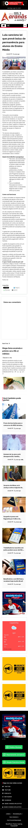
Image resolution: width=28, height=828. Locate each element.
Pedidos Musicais (15, 747)
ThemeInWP (14, 826)
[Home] (3, 25)
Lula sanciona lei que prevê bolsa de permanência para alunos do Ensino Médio (14, 42)
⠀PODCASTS (7, 793)
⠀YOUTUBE (7, 790)
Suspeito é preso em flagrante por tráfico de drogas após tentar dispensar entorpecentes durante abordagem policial (14, 518)
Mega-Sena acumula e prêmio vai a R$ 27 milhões (12, 351)
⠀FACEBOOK (7, 800)
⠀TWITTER (7, 786)
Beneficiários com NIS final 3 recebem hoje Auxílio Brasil (13, 580)
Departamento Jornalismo (15, 755)
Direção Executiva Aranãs (15, 762)
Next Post (5, 343)
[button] (14, 262)
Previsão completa (7, 649)
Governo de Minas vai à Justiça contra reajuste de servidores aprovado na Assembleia (13, 487)
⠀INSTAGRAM (7, 797)
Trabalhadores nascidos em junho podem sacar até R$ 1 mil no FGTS (13, 549)
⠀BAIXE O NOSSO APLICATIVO (13, 803)
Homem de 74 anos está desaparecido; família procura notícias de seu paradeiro (12, 455)
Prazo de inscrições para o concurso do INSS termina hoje (13, 424)
